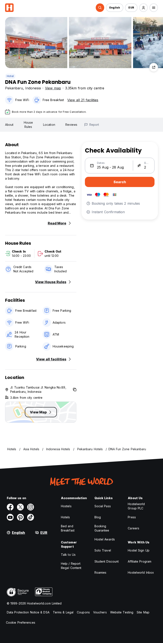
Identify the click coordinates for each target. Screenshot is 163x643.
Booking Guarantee (101, 528)
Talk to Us (68, 554)
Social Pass (102, 506)
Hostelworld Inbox (141, 572)
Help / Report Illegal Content (71, 566)
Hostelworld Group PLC (136, 506)
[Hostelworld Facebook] (10, 507)
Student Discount (106, 561)
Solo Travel (102, 550)
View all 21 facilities (82, 100)
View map (53, 88)
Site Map (143, 612)
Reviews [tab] (71, 124)
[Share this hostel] (153, 67)
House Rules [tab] (28, 125)
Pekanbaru (14, 88)
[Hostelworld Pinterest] (20, 517)
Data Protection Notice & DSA (28, 612)
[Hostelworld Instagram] (30, 507)
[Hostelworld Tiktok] (30, 517)
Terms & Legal (63, 612)
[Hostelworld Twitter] (20, 507)
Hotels (65, 517)
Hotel (10, 76)
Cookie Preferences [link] (20, 622)
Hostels (66, 506)
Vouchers (100, 612)
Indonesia (33, 88)
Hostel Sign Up (138, 550)
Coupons (83, 612)
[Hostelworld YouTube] (10, 517)
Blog (97, 517)
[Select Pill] (100, 7)
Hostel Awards (104, 539)
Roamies (100, 572)
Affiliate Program (139, 561)
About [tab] (9, 124)
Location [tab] (49, 124)
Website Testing (121, 612)
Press (132, 517)
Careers (133, 528)
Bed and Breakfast (67, 528)
